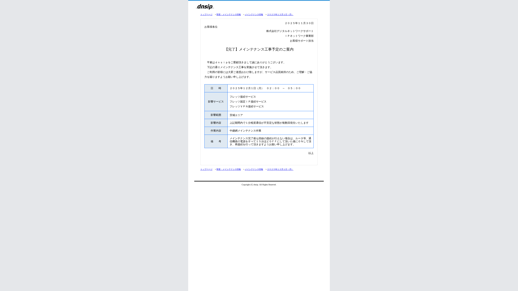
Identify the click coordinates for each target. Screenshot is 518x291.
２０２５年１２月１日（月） (280, 14)
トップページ (206, 14)
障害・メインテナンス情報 (229, 14)
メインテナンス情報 (254, 14)
